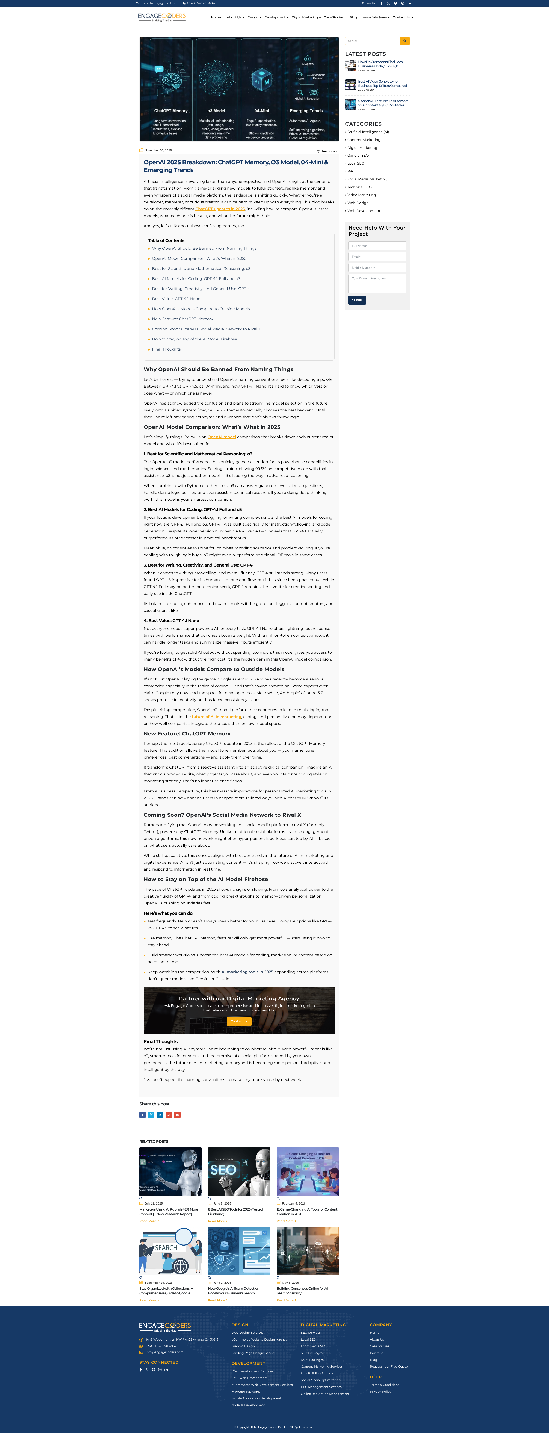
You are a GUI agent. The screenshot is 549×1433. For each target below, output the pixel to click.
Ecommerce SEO (314, 1346)
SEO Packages (312, 1353)
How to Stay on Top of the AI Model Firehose (194, 339)
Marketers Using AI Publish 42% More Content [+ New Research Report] (168, 1211)
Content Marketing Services (322, 1367)
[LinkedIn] (410, 3)
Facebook (142, 1115)
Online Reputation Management (325, 1394)
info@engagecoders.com (165, 1352)
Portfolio (376, 1353)
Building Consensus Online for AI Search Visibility (302, 1290)
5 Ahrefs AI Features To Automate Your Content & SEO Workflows (383, 103)
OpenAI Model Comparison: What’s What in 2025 (199, 258)
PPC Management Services (321, 1387)
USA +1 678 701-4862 (201, 3)
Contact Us (401, 17)
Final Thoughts (166, 349)
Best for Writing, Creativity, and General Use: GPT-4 (201, 288)
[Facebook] (381, 3)
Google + (169, 1115)
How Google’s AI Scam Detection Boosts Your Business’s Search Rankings (233, 1291)
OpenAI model (222, 437)
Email (177, 1115)
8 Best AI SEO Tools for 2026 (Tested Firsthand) (235, 1211)
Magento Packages (246, 1392)
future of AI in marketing (216, 716)
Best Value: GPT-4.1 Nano (176, 298)
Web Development (363, 211)
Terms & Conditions (384, 1385)
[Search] (405, 41)
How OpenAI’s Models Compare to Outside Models (201, 309)
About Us (234, 17)
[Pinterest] (395, 3)
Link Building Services (317, 1373)
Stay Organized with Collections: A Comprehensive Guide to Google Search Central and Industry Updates (168, 1291)
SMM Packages (312, 1360)
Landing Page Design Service (254, 1353)
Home (216, 17)
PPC (350, 171)
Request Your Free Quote (389, 1367)
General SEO (358, 155)
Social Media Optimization (321, 1380)
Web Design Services (247, 1333)
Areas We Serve (374, 17)
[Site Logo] (162, 17)
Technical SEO (359, 187)
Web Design (358, 203)
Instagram (160, 1369)
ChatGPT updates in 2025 (220, 209)
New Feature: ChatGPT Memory (182, 319)
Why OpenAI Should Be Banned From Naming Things (204, 248)
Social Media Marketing (367, 179)
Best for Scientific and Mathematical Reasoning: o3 (201, 268)
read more (148, 1221)
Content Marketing (363, 140)
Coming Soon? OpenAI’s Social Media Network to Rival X (206, 329)
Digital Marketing (362, 148)
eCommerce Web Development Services (262, 1385)
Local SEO (355, 163)
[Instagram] (403, 3)
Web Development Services (252, 1371)
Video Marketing (361, 195)
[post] (350, 65)
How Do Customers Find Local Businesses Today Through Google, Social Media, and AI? (380, 64)
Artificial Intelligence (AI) (368, 132)
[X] (388, 3)
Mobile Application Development (256, 1398)
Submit (357, 300)
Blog (353, 17)
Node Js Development (248, 1405)
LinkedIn (160, 1115)
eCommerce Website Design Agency (259, 1339)
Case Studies (333, 17)
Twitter (151, 1115)
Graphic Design (243, 1346)
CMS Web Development (250, 1378)
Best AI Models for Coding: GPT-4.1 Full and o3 (196, 278)
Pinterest (153, 1369)
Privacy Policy (380, 1392)
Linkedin (166, 1369)
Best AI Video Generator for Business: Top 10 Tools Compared (382, 83)
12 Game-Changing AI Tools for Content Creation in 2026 (307, 1211)
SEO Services (311, 1333)
